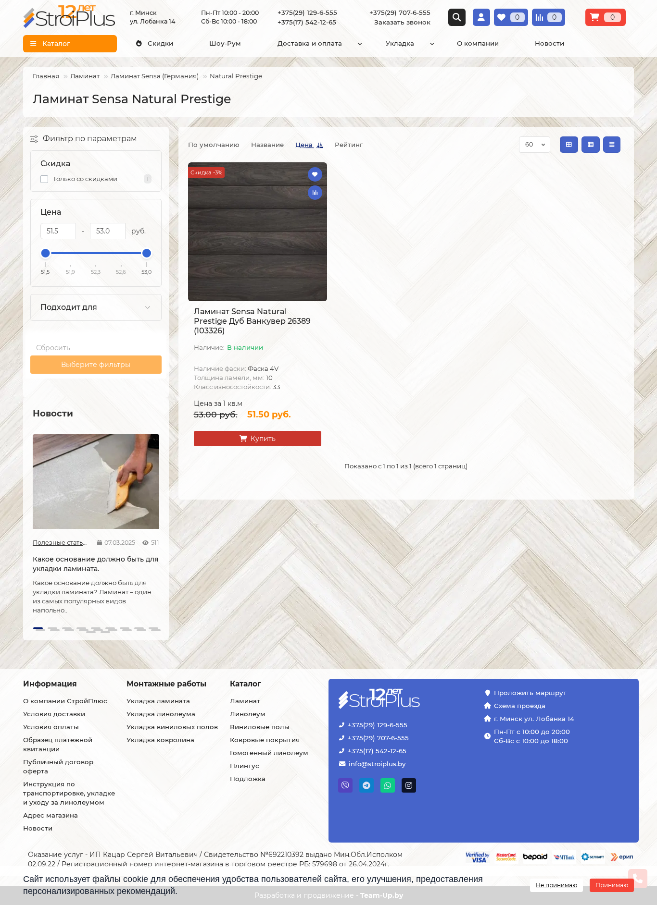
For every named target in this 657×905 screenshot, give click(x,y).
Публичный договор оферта (58, 766)
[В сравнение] (315, 192)
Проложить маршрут (530, 693)
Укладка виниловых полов (172, 727)
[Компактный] (611, 144)
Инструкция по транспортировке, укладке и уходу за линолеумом (69, 793)
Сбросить (53, 347)
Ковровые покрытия (265, 740)
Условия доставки (54, 714)
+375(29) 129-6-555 (377, 725)
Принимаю (611, 885)
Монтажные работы (166, 683)
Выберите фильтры (95, 364)
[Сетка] (569, 144)
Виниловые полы (260, 727)
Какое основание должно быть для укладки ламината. (96, 564)
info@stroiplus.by (377, 764)
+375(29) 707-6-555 (378, 738)
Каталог (245, 683)
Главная (46, 76)
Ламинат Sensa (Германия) (155, 76)
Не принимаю (556, 885)
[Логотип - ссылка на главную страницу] (409, 699)
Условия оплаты (51, 727)
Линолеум (247, 714)
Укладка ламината (158, 701)
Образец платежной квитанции (57, 744)
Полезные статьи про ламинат (61, 542)
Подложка (247, 779)
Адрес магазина (50, 815)
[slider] (45, 253)
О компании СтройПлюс (65, 701)
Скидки (160, 43)
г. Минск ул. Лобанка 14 (534, 718)
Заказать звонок (402, 22)
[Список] (590, 144)
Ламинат (85, 76)
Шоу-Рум (225, 43)
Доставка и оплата (310, 43)
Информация (50, 683)
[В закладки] (315, 174)
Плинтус (244, 766)
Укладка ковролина (160, 740)
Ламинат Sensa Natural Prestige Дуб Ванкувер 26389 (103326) (252, 321)
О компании (478, 43)
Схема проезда (519, 705)
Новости (549, 43)
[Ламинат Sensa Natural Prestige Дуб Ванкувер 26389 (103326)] (257, 231)
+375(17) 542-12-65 (377, 751)
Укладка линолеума (160, 714)
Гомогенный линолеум (269, 753)
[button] (33, 530)
